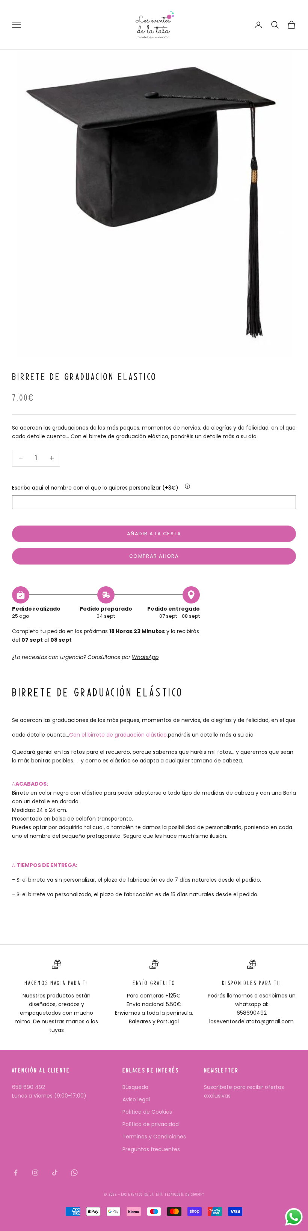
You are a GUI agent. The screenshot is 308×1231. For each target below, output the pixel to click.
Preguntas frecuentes (151, 1149)
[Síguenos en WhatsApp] (74, 1172)
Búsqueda (135, 1087)
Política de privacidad (150, 1124)
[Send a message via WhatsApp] (294, 1217)
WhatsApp (145, 657)
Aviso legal (136, 1099)
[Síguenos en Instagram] (35, 1172)
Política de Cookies (147, 1112)
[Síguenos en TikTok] (55, 1172)
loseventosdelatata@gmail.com (251, 1021)
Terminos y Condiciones (154, 1136)
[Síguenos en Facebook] (16, 1172)
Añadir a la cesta (154, 533)
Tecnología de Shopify (184, 1194)
